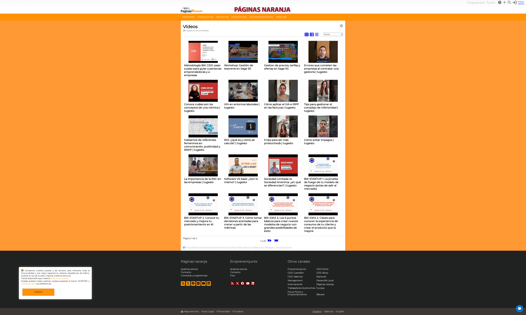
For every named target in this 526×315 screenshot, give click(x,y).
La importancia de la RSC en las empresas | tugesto (202, 180)
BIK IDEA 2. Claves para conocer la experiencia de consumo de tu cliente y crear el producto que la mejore (321, 224)
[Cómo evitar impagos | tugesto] (323, 136)
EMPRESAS (188, 17)
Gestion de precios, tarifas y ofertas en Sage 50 (282, 67)
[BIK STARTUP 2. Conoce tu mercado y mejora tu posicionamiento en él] (203, 214)
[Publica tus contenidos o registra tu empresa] (504, 2)
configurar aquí (28, 284)
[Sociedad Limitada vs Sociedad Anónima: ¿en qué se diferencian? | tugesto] (283, 175)
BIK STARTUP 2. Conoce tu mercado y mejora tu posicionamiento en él (201, 221)
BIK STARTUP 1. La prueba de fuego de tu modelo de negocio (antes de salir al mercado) (321, 183)
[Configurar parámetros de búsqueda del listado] (341, 26)
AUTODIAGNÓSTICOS (261, 17)
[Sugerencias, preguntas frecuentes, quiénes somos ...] (499, 2)
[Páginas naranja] (263, 12)
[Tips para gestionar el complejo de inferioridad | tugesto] (323, 101)
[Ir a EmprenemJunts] (481, 4)
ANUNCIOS (222, 17)
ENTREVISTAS (239, 17)
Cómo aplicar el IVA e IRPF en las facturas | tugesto (281, 106)
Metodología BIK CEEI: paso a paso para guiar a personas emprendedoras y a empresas (202, 70)
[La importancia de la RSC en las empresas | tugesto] (203, 175)
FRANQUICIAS (205, 17)
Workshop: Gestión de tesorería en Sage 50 (238, 67)
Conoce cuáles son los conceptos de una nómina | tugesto (202, 107)
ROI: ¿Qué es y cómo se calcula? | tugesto (239, 141)
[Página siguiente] (269, 240)
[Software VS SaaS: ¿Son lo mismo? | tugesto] (243, 175)
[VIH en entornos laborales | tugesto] (243, 101)
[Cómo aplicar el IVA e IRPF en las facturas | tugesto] (283, 101)
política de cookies (59, 278)
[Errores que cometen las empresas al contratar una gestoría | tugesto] (323, 62)
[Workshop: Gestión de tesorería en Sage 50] (243, 62)
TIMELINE (281, 17)
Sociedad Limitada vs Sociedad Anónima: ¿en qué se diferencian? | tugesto (282, 182)
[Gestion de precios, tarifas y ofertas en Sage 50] (283, 62)
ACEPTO (38, 292)
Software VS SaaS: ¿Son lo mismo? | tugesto (241, 180)
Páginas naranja (194, 261)
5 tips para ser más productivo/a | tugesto (278, 141)
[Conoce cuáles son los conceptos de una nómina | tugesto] (203, 101)
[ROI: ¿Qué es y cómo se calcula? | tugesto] (243, 136)
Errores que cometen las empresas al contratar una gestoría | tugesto (321, 69)
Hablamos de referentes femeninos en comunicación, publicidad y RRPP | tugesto (202, 144)
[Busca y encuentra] (509, 2)
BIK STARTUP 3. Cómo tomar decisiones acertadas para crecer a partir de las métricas (243, 222)
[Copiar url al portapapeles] (184, 247)
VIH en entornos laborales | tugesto (242, 106)
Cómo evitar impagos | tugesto (319, 141)
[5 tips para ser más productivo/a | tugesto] (283, 136)
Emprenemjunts (243, 261)
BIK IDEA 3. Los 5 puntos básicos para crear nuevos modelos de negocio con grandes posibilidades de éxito (281, 224)
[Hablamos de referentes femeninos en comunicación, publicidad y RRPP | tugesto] (203, 136)
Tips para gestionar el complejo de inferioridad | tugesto (321, 107)
